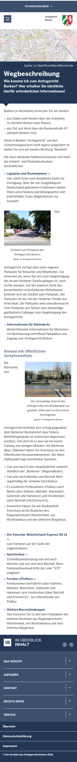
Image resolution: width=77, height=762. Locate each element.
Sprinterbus (15, 554)
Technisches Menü (37, 6)
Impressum (10, 746)
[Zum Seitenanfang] (70, 645)
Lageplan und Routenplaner (27, 174)
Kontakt (10, 688)
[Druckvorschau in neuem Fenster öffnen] (64, 645)
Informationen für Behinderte (28, 324)
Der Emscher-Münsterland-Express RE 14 (37, 535)
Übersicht (9, 726)
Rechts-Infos (14, 701)
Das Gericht (13, 661)
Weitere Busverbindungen (26, 610)
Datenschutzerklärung (17, 736)
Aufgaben (11, 674)
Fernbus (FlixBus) (20, 579)
